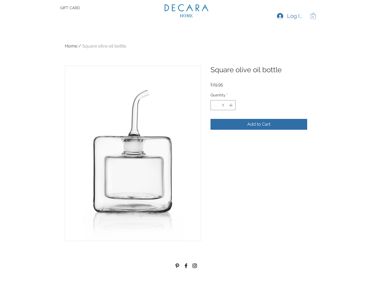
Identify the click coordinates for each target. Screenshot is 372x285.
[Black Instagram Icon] (195, 266)
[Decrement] (214, 105)
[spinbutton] (223, 105)
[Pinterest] (177, 266)
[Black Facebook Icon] (186, 266)
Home (71, 46)
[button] (313, 16)
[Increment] (231, 105)
